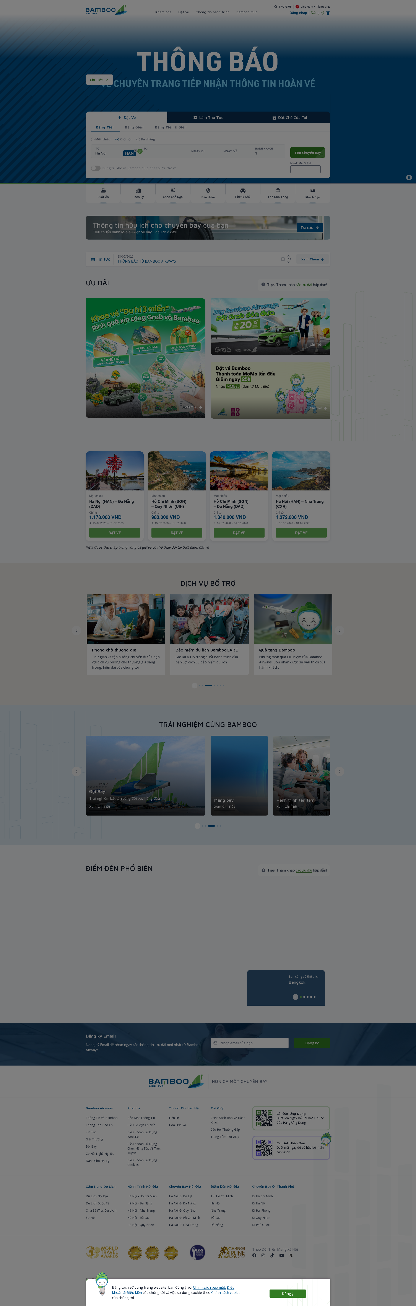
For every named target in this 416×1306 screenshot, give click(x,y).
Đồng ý (288, 1293)
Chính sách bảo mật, (209, 1287)
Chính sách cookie (225, 1292)
